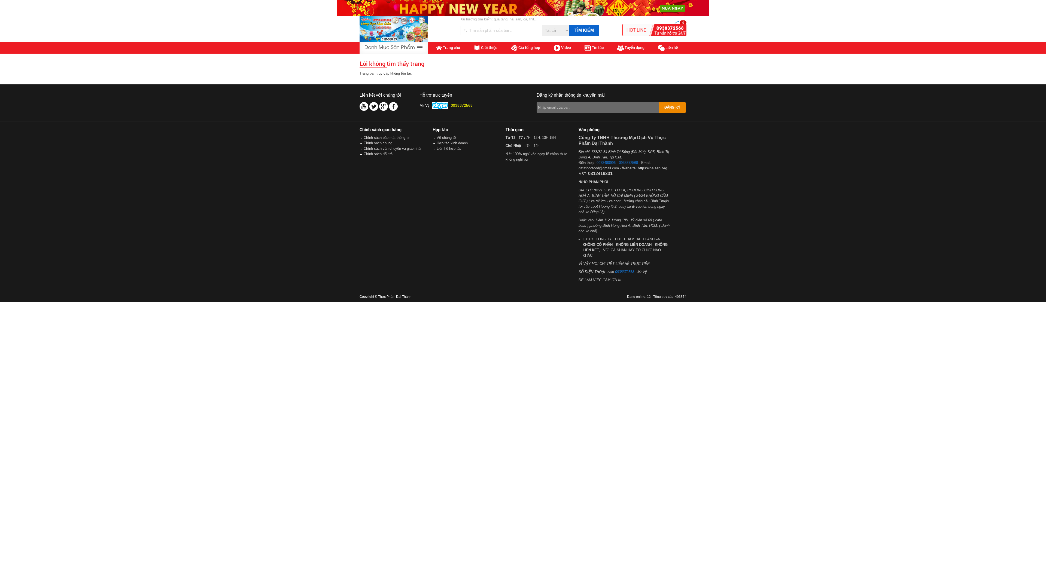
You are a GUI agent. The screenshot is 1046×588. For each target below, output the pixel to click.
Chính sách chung (378, 143)
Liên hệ (671, 47)
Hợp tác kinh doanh (452, 143)
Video (565, 47)
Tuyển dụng (634, 47)
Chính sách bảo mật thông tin (387, 138)
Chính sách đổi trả (378, 154)
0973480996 (606, 163)
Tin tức (597, 47)
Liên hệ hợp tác (449, 148)
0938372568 (628, 163)
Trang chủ (451, 47)
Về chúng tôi (447, 138)
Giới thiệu (488, 47)
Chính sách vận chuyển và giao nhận (393, 148)
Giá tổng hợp (529, 47)
